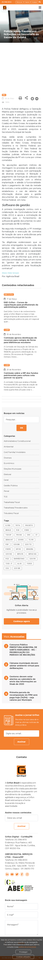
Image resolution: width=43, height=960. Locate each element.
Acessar (34, 2)
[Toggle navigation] (38, 7)
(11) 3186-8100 (6, 2)
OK (21, 428)
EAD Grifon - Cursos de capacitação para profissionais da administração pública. (21, 304)
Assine (27, 2)
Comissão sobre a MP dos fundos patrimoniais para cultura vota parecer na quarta (21, 375)
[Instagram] (27, 874)
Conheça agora (21, 621)
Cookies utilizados (23, 957)
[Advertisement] (21, 66)
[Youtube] (12, 874)
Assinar (21, 742)
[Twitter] (17, 874)
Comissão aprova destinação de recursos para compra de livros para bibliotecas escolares (20, 340)
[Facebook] (22, 874)
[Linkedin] (7, 874)
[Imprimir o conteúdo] (20, 98)
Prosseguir (23, 952)
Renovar (19, 2)
